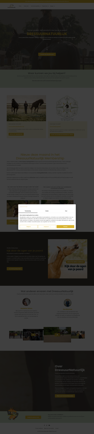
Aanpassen (46, 226)
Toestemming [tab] (28, 210)
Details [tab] (47, 210)
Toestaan (65, 226)
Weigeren (29, 226)
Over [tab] (66, 210)
